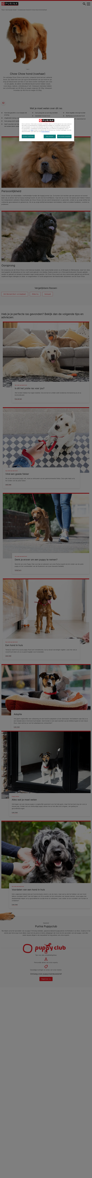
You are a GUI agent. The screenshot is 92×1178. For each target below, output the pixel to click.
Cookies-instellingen (28, 136)
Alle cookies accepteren (64, 136)
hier (32, 130)
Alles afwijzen (49, 136)
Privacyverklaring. (45, 131)
